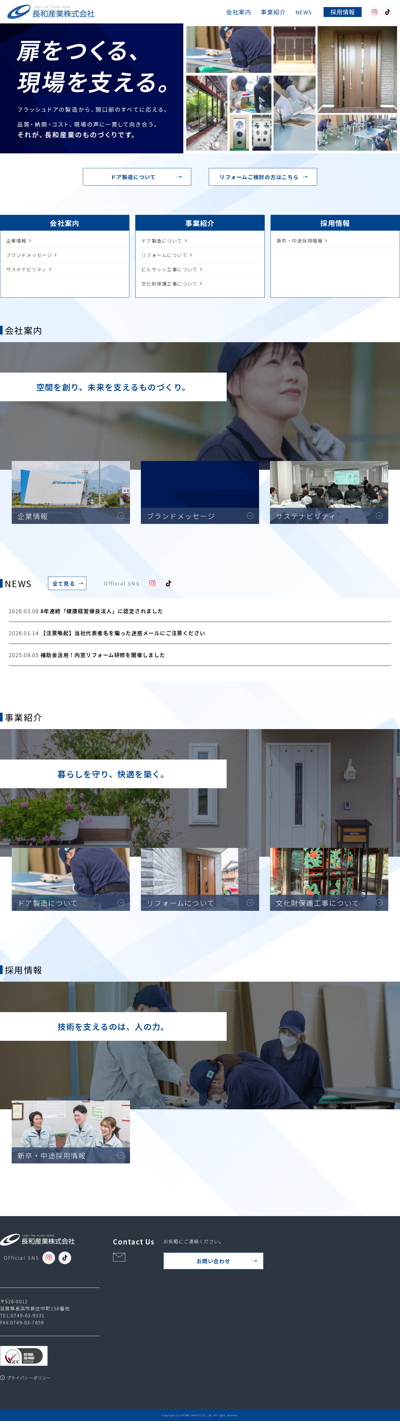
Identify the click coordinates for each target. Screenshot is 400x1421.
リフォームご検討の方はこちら (259, 177)
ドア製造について (133, 177)
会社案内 (238, 12)
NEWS (303, 12)
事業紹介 (273, 12)
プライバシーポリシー (29, 1378)
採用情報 (342, 12)
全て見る (63, 583)
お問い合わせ (213, 1261)
